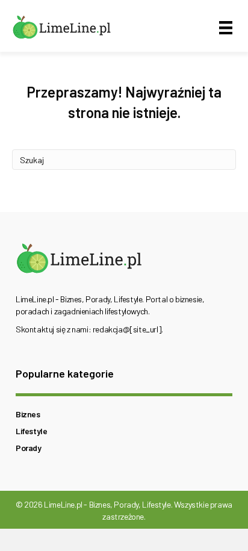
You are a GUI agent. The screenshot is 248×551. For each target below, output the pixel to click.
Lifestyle (31, 431)
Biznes (28, 414)
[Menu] (226, 27)
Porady (29, 448)
